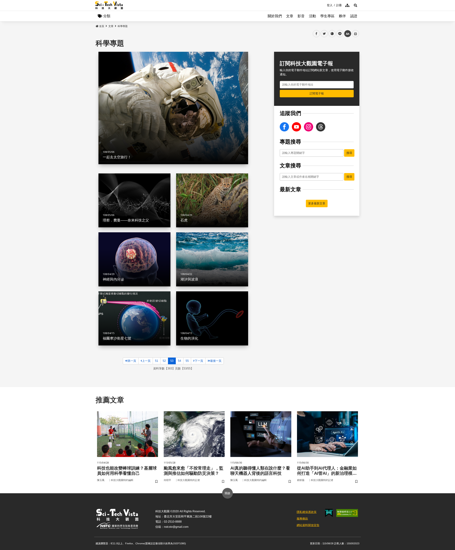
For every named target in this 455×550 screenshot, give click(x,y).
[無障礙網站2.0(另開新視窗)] (347, 513)
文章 (289, 16)
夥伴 (342, 16)
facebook (316, 33)
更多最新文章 (316, 203)
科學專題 (123, 26)
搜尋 (349, 152)
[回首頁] (109, 5)
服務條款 (302, 518)
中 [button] (347, 33)
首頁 (101, 26)
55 (187, 360)
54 (179, 360)
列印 (355, 33)
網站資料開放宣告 (308, 525)
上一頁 (146, 360)
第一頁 (132, 360)
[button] (355, 5)
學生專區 (327, 16)
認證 (353, 16)
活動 (312, 16)
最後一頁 (215, 360)
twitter (324, 33)
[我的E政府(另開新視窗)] (329, 513)
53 (171, 360)
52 (164, 360)
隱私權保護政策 (307, 512)
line (338, 33)
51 (156, 360)
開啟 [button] (227, 493)
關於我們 (275, 16)
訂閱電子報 (317, 93)
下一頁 (199, 360)
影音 (301, 16)
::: (324, 5)
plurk (332, 33)
